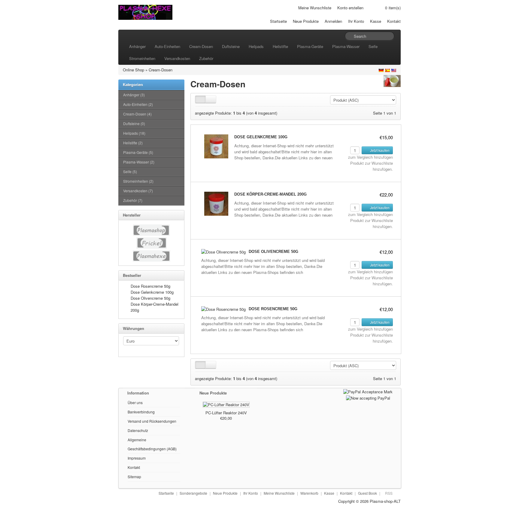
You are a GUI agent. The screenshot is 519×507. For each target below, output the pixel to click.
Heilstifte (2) (133, 142)
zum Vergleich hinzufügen (370, 157)
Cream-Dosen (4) (137, 113)
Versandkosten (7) (138, 190)
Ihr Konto (356, 21)
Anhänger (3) (134, 94)
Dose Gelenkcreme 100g (152, 292)
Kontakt (394, 21)
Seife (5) (130, 171)
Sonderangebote (193, 493)
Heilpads (256, 46)
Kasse (375, 21)
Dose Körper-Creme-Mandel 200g (270, 194)
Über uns (135, 402)
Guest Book (367, 493)
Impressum (137, 457)
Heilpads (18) (134, 133)
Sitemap (134, 476)
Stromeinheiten (142, 58)
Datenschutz (138, 430)
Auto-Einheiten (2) (138, 104)
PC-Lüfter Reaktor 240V (226, 413)
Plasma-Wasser (346, 46)
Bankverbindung (141, 411)
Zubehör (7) (132, 200)
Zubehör (206, 58)
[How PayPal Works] (368, 391)
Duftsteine (231, 46)
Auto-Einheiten (167, 46)
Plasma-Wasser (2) (138, 161)
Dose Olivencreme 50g (150, 298)
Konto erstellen (350, 7)
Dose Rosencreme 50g (150, 286)
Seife (373, 46)
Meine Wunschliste (314, 7)
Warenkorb (309, 493)
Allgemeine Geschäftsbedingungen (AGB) (152, 444)
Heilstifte (280, 46)
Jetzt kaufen (379, 150)
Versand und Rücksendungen (152, 421)
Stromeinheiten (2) (138, 181)
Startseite (278, 21)
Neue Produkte (306, 21)
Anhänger (137, 46)
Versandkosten (177, 58)
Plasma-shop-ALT (385, 501)
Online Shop (133, 70)
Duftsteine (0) (134, 123)
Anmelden (333, 21)
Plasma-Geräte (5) (138, 152)
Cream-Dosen (201, 46)
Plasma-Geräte (310, 46)
